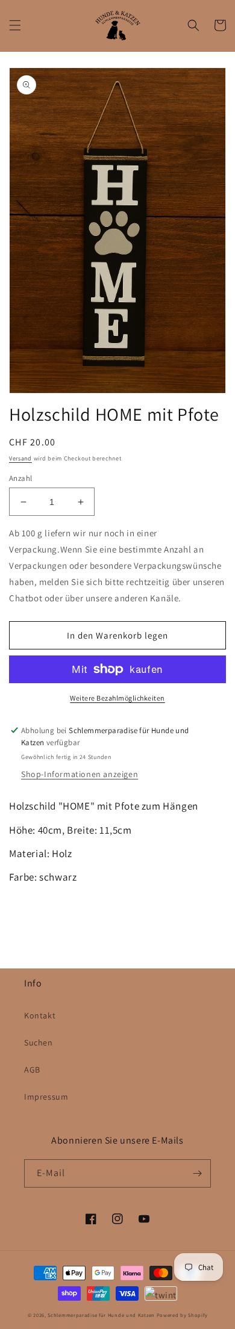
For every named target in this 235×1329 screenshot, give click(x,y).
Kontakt (39, 1015)
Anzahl (20, 478)
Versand (20, 458)
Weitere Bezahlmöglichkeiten (117, 697)
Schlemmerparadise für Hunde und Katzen (101, 1315)
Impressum (46, 1096)
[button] (15, 25)
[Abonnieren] (197, 1173)
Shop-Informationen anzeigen (79, 774)
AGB (32, 1069)
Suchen (38, 1042)
